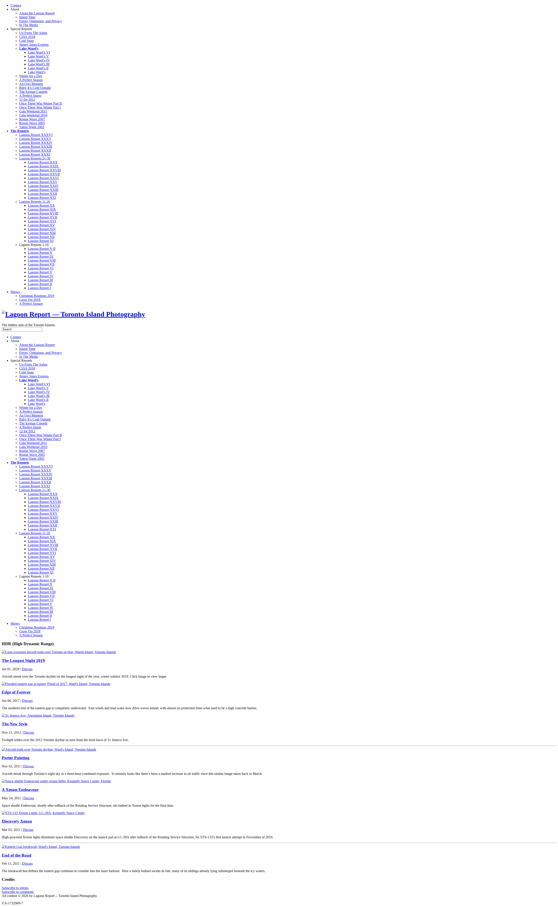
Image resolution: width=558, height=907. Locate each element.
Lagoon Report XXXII (35, 150)
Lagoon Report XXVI (43, 178)
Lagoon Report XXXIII (35, 146)
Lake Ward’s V (38, 56)
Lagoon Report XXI (42, 197)
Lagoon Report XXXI (34, 154)
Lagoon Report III (40, 280)
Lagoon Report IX (40, 256)
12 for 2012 (27, 99)
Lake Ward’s (36, 72)
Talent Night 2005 (31, 127)
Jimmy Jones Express (34, 44)
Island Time (27, 17)
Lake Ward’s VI (39, 52)
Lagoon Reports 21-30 (34, 158)
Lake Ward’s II (38, 68)
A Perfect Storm (30, 95)
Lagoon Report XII (41, 237)
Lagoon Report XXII (42, 194)
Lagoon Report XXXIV (36, 143)
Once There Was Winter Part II (40, 103)
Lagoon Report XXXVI (36, 135)
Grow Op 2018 (29, 300)
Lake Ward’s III (38, 64)
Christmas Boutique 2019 (36, 296)
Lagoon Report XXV (43, 182)
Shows (15, 292)
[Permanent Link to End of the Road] (41, 847)
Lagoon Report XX (41, 205)
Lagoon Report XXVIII (44, 170)
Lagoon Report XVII (42, 217)
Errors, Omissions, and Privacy (40, 21)
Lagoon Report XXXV (35, 139)
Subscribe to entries (15, 888)
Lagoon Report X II (41, 249)
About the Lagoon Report (37, 13)
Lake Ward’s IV (39, 60)
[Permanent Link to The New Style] (38, 715)
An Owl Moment (31, 84)
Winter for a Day (30, 76)
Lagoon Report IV (40, 276)
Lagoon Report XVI (42, 221)
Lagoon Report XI (40, 241)
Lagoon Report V (40, 272)
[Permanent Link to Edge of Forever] (56, 684)
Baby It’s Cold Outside (35, 88)
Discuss (27, 669)
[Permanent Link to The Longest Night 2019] (59, 652)
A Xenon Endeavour (20, 789)
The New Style (14, 724)
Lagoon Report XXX (43, 162)
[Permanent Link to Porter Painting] (49, 749)
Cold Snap (26, 41)
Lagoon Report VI (40, 268)
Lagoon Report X (40, 252)
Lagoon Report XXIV (43, 186)
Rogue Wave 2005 (32, 123)
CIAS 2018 (27, 37)
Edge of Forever (16, 692)
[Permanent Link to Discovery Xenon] (43, 813)
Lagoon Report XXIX (43, 166)
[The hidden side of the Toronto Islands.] (73, 314)
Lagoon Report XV (41, 225)
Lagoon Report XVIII (43, 213)
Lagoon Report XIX (42, 209)
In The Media (28, 25)
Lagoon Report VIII (42, 260)
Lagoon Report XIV (42, 229)
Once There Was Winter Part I (40, 107)
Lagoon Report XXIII (43, 190)
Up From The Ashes (33, 33)
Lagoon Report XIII (42, 233)
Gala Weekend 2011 (33, 111)
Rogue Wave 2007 (32, 119)
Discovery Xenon (17, 821)
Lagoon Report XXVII (44, 174)
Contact (15, 5)
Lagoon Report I (39, 288)
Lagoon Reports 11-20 (34, 201)
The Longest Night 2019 (23, 660)
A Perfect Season (31, 80)
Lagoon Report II (40, 284)
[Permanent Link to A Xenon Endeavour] (56, 781)
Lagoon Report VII (41, 264)
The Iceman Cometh (33, 92)
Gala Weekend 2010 (33, 115)
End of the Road (16, 855)
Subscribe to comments (18, 892)
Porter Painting (15, 757)
